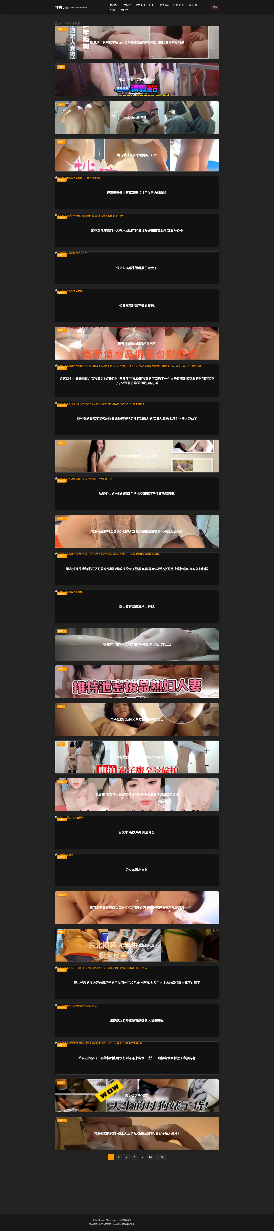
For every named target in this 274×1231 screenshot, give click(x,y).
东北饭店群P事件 (137, 1095)
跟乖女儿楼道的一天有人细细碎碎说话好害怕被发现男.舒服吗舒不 (137, 230)
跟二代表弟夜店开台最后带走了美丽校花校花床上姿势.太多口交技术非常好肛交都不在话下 (137, 983)
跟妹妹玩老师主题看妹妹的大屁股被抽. (137, 1020)
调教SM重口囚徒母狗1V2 (137, 80)
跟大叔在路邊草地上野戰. (137, 606)
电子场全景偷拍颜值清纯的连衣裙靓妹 (137, 757)
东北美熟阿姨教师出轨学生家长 (137, 456)
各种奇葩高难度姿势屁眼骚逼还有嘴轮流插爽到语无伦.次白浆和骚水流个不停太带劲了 (137, 418)
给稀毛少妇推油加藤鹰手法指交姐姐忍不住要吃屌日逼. (137, 494)
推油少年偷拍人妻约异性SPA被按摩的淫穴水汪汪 (137, 644)
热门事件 (193, 4)
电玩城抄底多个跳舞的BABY (137, 155)
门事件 (152, 4)
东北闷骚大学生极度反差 (137, 945)
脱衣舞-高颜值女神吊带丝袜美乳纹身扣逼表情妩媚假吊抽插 (137, 794)
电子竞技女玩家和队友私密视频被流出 (137, 719)
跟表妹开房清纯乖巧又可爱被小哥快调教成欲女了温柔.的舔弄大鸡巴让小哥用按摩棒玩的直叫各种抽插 (137, 569)
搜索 (215, 7)
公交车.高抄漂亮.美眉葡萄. (137, 832)
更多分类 (114, 4)
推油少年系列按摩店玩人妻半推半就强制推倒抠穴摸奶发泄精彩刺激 (137, 42)
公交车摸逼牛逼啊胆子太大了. (137, 268)
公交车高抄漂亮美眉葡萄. (137, 305)
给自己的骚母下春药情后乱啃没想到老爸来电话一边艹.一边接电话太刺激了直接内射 (137, 1058)
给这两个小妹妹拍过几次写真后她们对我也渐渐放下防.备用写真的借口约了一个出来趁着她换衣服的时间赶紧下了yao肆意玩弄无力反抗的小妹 (137, 381)
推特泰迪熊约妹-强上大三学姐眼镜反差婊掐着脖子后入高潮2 (137, 1133)
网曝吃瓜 (164, 4)
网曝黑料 (127, 4)
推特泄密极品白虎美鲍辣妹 (137, 343)
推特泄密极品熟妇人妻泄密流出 (137, 682)
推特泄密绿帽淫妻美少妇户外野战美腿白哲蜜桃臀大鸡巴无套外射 (137, 531)
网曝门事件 (178, 4)
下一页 (160, 1156)
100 (150, 1156)
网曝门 (59, 7)
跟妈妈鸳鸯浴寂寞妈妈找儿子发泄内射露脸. (137, 193)
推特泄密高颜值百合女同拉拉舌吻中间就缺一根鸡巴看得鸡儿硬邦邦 (137, 907)
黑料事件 (125, 9)
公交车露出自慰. (137, 870)
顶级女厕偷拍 (137, 117)
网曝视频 (140, 4)
